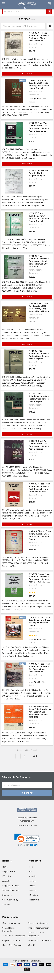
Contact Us (7, 895)
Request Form (8, 871)
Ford (31, 866)
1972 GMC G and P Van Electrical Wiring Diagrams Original (38, 173)
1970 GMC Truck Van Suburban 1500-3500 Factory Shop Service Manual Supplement (39, 127)
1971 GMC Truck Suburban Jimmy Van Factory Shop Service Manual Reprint (39, 397)
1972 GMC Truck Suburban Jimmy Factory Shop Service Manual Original (39, 217)
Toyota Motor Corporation (13, 935)
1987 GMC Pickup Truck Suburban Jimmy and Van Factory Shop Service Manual (39, 667)
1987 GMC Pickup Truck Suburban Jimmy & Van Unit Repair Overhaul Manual (39, 621)
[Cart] (50, 4)
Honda (32, 885)
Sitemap (6, 904)
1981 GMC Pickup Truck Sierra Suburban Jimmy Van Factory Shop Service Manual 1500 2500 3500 (40, 711)
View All (31, 945)
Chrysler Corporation (11, 940)
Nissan (32, 890)
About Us (6, 881)
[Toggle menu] (3, 3)
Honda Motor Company (12, 945)
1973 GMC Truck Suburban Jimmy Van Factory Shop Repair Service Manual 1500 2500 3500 (39, 261)
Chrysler (32, 876)
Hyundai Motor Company (38, 927)
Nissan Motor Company (38, 923)
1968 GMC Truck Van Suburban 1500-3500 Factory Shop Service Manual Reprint (39, 445)
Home (5, 866)
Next (33, 756)
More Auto (33, 895)
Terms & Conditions (11, 890)
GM (30, 871)
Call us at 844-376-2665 (27, 825)
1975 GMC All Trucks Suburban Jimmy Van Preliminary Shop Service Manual (39, 36)
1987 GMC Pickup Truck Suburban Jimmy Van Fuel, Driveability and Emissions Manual (39, 487)
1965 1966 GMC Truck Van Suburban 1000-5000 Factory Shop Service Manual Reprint (39, 307)
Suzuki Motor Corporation (39, 940)
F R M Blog (6, 876)
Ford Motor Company (11, 923)
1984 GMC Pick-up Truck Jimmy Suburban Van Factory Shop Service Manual (40, 535)
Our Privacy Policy (10, 899)
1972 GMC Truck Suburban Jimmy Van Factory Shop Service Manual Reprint (39, 354)
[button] (50, 26)
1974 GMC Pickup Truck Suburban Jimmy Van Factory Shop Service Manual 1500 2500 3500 (39, 578)
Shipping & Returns (10, 885)
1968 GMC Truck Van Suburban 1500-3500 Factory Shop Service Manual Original (39, 84)
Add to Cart (27, 74)
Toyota (32, 881)
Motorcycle (34, 899)
